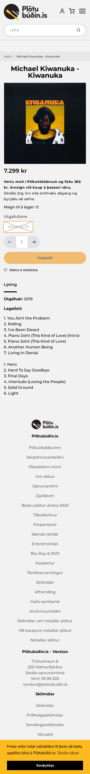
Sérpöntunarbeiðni (45, 457)
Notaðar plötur (45, 640)
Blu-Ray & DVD (45, 553)
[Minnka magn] (10, 242)
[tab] (13, 286)
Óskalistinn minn (45, 467)
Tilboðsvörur (45, 515)
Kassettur (45, 563)
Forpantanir (45, 524)
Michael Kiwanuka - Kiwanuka (38, 56)
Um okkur (45, 476)
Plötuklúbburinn (45, 447)
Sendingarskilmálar (45, 725)
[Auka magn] (34, 242)
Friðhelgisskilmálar (45, 715)
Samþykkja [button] (45, 765)
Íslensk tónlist (45, 534)
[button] (21, 270)
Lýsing (10, 284)
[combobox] (38, 30)
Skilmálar (45, 582)
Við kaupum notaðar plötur (45, 630)
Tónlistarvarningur (45, 572)
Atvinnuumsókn (45, 611)
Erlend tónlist (45, 544)
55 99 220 (50, 678)
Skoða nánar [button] (68, 753)
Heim (8, 56)
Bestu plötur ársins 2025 (45, 505)
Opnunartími (45, 486)
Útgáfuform (15, 216)
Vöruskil (45, 734)
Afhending (45, 592)
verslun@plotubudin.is (45, 684)
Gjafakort (45, 495)
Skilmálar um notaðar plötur (45, 621)
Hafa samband (45, 601)
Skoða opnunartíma (45, 673)
